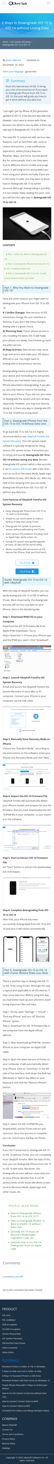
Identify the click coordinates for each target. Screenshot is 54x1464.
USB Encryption (9, 1324)
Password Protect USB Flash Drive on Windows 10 (26, 1380)
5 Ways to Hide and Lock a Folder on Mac (21, 1371)
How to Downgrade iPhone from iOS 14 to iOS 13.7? (26, 1215)
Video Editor (8, 1352)
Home (5, 41)
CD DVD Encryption (11, 1329)
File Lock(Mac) (8, 1320)
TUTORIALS (10, 1360)
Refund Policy (8, 1443)
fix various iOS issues (20, 469)
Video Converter (10, 1347)
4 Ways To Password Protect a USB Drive (21, 1375)
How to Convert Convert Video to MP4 (20, 1401)
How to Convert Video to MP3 (16, 1406)
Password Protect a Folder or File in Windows (23, 1366)
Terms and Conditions (12, 1434)
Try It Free (25, 562)
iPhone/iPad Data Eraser (13, 1343)
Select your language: (13, 71)
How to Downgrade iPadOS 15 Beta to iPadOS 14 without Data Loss (28, 1223)
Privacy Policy (8, 1438)
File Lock (6, 1315)
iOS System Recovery (21, 41)
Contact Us (7, 1429)
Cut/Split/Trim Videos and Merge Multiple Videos (25, 1410)
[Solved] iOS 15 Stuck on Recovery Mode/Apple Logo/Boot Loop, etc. (25, 1234)
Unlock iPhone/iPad (11, 1333)
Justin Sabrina (13, 60)
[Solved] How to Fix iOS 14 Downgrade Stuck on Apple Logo (26, 1245)
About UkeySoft (9, 1425)
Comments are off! (13, 1276)
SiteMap (6, 1448)
